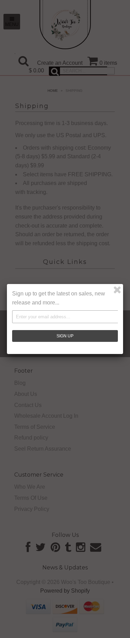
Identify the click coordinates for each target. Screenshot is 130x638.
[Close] (117, 290)
